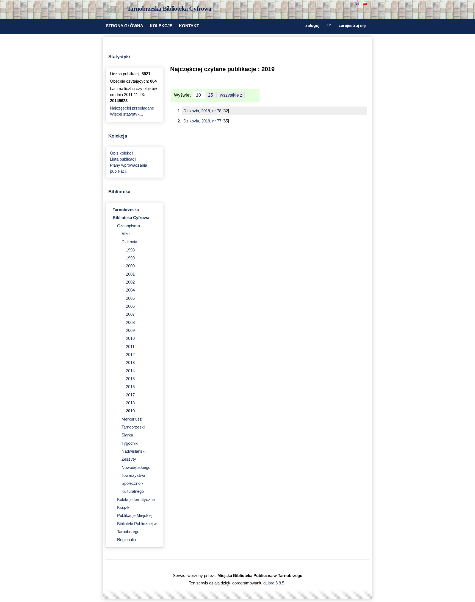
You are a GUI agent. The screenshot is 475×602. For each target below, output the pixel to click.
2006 (130, 306)
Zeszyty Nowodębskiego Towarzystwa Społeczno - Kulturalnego (135, 475)
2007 (130, 314)
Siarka (127, 435)
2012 (130, 354)
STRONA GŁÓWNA (124, 26)
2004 (130, 290)
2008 (130, 322)
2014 (130, 371)
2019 (130, 411)
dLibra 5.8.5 (274, 583)
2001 (130, 274)
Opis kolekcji (121, 153)
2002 (130, 282)
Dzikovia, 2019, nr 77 (202, 121)
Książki (123, 507)
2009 (130, 330)
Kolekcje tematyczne (136, 499)
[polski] (365, 3)
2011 (130, 347)
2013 (130, 362)
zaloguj (312, 25)
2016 (130, 387)
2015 (130, 379)
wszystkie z (231, 95)
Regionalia (126, 539)
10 (199, 95)
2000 (130, 266)
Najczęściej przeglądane (132, 108)
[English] (357, 3)
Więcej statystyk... (126, 114)
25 (211, 95)
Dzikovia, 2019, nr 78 (202, 111)
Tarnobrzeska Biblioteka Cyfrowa (169, 8)
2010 (130, 338)
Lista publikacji (123, 159)
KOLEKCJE (161, 26)
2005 (130, 298)
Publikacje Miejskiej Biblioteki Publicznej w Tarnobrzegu (137, 523)
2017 (130, 395)
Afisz (126, 234)
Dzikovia (129, 242)
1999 (130, 258)
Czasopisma (128, 226)
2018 (130, 403)
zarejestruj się (352, 25)
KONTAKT (189, 26)
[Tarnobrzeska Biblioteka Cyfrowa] (114, 10)
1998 (130, 250)
